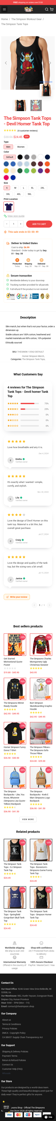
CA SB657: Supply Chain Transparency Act (22, 1037)
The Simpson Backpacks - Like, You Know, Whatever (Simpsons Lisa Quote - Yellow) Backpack (15, 797)
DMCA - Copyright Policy (14, 1033)
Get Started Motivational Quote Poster (13, 661)
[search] (47, 9)
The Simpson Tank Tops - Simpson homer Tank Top (40, 914)
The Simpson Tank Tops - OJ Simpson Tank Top (13, 867)
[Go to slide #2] (36, 105)
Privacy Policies (9, 1028)
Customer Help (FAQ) (12, 1069)
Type (6, 142)
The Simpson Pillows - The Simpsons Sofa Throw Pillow (40, 750)
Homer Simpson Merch (33, 356)
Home (4, 19)
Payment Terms (9, 1056)
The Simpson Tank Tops (14, 24)
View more (28, 819)
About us (6, 1020)
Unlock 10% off (6, 1107)
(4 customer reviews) (27, 130)
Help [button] (50, 1117)
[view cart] (52, 9)
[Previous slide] (6, 63)
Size (6, 183)
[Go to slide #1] (19, 105)
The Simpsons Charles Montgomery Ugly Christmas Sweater (40, 661)
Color (6, 152)
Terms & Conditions (11, 1024)
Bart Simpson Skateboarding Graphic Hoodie (41, 706)
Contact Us (7, 1064)
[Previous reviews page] (34, 605)
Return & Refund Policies (14, 1060)
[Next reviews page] (49, 605)
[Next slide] (50, 63)
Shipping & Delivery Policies (15, 1051)
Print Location (11, 199)
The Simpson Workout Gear (26, 19)
